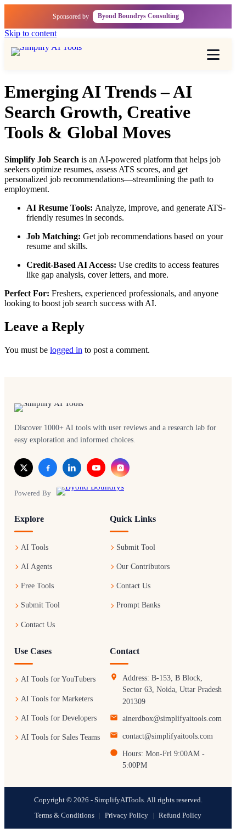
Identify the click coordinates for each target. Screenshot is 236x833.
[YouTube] (96, 467)
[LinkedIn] (72, 467)
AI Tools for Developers (59, 718)
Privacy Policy (126, 815)
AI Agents (36, 566)
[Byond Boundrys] (90, 493)
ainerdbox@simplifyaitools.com (172, 718)
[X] (23, 467)
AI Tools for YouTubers (58, 679)
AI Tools (34, 547)
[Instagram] (120, 467)
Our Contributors (143, 566)
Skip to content (30, 33)
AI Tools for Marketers (57, 699)
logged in (66, 349)
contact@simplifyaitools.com (167, 736)
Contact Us (38, 625)
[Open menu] (213, 54)
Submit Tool (40, 605)
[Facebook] (47, 467)
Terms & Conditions (64, 815)
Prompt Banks (138, 605)
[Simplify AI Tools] (57, 54)
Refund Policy (180, 815)
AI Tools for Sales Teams (60, 737)
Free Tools (37, 586)
